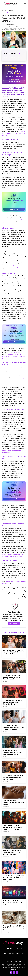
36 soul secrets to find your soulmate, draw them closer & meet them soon (13, 356)
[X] (14, 972)
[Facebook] (11, 972)
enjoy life (21, 379)
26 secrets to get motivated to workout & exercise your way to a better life (13, 267)
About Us (15, 959)
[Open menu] (25, 3)
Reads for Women (9, 953)
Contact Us (21, 959)
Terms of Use (17, 961)
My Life (19, 951)
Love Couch (8, 948)
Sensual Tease (11, 951)
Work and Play (6, 12)
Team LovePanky (11, 24)
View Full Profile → (14, 623)
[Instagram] (17, 972)
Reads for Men (20, 953)
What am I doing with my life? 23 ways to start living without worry (14, 133)
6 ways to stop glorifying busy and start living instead (14, 450)
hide (19, 53)
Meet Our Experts (8, 959)
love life (15, 284)
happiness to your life (13, 352)
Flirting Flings (18, 948)
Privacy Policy (10, 961)
